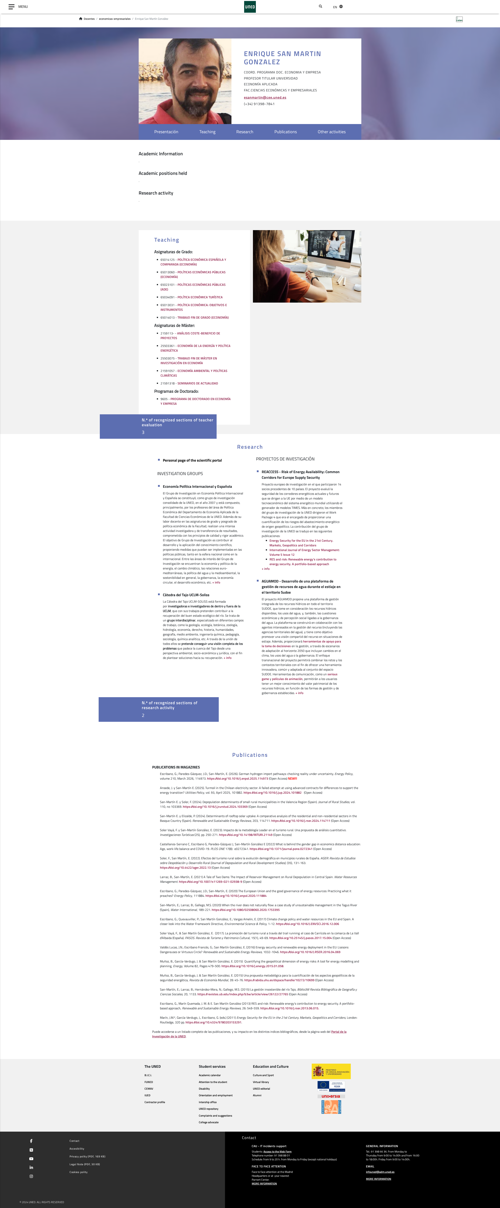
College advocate (209, 1122)
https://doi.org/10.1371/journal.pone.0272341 (281, 848)
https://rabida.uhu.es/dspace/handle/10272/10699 (279, 980)
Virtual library (261, 1082)
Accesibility (77, 1148)
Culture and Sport (263, 1075)
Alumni (257, 1095)
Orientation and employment (216, 1095)
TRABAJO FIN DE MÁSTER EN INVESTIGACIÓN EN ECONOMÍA (189, 360)
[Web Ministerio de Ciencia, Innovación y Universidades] (331, 1071)
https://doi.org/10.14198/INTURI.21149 (245, 834)
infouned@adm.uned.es (380, 1172)
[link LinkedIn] (30, 1168)
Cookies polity (79, 1172)
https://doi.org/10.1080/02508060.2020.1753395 (246, 909)
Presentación (166, 131)
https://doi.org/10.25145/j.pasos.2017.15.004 (300, 937)
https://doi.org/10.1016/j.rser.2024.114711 (300, 820)
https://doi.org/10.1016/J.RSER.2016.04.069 (310, 952)
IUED (147, 1095)
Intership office (208, 1102)
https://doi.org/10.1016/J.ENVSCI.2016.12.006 (307, 923)
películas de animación (287, 678)
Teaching (207, 131)
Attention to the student (213, 1082)
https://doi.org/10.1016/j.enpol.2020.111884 (236, 895)
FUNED (149, 1082)
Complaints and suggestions (215, 1115)
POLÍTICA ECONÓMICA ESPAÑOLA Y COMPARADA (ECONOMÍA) (193, 262)
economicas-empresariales (115, 19)
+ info (216, 582)
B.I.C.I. (148, 1075)
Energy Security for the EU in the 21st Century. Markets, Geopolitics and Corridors (301, 543)
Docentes (89, 19)
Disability (204, 1088)
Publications (285, 131)
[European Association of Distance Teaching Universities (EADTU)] (331, 1107)
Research (244, 131)
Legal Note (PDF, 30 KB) (85, 1164)
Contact (74, 1141)
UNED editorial (261, 1088)
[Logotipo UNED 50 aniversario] (250, 7)
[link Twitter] (30, 1150)
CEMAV (149, 1088)
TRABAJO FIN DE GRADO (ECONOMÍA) (203, 317)
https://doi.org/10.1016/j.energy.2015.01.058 (252, 966)
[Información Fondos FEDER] (331, 1086)
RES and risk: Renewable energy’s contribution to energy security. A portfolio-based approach (303, 561)
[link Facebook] (30, 1141)
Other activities (332, 131)
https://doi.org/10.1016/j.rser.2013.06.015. (289, 1008)
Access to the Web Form (277, 1151)
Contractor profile (155, 1102)
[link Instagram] (30, 1177)
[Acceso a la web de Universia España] (331, 1096)
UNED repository (208, 1109)
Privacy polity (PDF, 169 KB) (87, 1156)
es (335, 21)
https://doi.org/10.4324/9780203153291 (213, 1022)
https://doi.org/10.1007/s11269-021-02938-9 (210, 881)
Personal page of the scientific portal (192, 460)
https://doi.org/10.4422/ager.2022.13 (185, 867)
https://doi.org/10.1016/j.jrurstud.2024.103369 (215, 806)
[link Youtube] (30, 1159)
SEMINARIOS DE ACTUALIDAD (198, 383)
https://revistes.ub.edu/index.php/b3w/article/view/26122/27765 (242, 994)
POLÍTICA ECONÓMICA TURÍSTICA (200, 297)
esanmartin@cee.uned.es (265, 97)
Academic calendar (210, 1075)
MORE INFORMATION (264, 1183)
